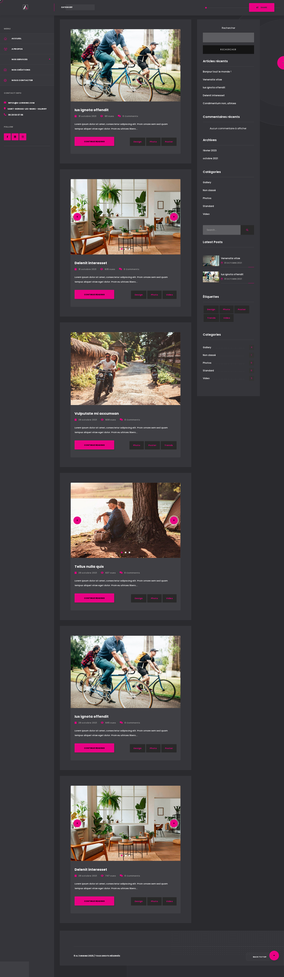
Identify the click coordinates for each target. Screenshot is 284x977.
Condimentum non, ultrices (219, 103)
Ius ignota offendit (92, 109)
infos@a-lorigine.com (21, 102)
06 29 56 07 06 (15, 114)
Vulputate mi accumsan (97, 413)
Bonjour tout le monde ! (217, 71)
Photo (153, 141)
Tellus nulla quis (89, 566)
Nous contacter (22, 80)
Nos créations (21, 69)
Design (137, 141)
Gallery (207, 182)
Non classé (209, 190)
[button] (121, 249)
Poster (169, 141)
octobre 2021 (210, 158)
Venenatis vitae (212, 79)
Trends (168, 445)
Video (169, 294)
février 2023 (210, 150)
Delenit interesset (91, 262)
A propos (17, 48)
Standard (208, 206)
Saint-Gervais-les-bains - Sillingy (27, 108)
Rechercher (228, 28)
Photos (207, 198)
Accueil (16, 38)
